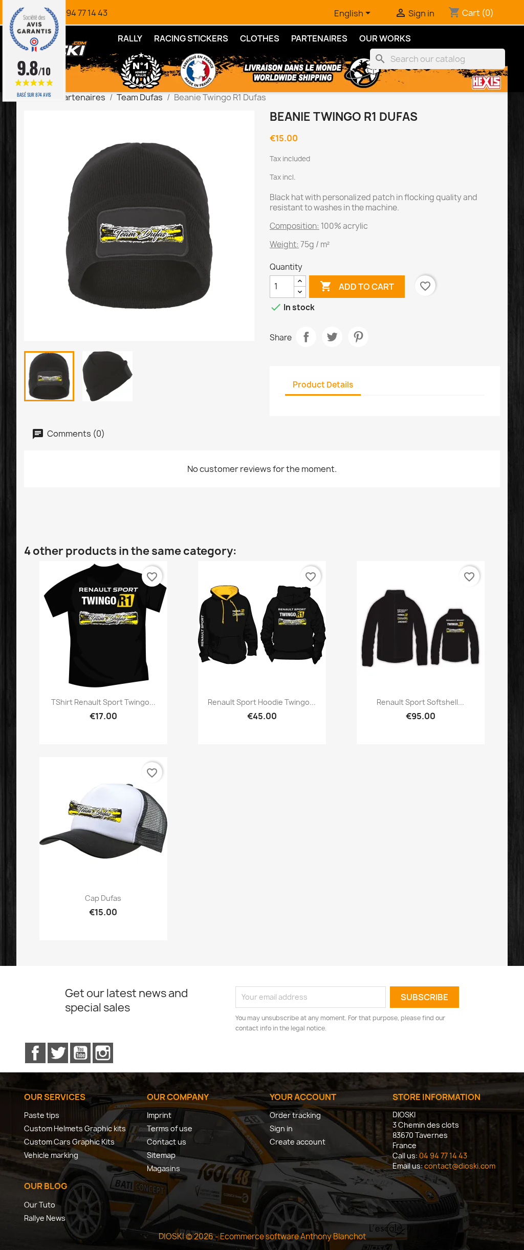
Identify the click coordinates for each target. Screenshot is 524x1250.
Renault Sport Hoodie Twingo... (262, 702)
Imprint (159, 1115)
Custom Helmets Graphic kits (75, 1128)
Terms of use (169, 1128)
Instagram (103, 1053)
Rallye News (45, 1218)
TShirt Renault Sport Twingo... (103, 702)
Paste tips (41, 1115)
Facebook (35, 1053)
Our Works (385, 38)
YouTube (80, 1053)
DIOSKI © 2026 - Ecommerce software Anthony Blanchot (262, 1236)
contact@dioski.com (459, 1166)
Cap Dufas (103, 898)
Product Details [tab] (323, 384)
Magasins (163, 1168)
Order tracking (295, 1115)
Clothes (259, 38)
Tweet (332, 337)
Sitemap (161, 1155)
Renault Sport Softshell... (420, 702)
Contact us (166, 1142)
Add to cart (357, 286)
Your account (303, 1097)
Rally (130, 38)
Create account (297, 1142)
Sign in (281, 1128)
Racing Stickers (191, 38)
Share (306, 337)
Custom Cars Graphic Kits (69, 1142)
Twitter (58, 1053)
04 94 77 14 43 (80, 12)
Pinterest (358, 337)
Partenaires (319, 38)
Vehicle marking (51, 1155)
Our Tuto (39, 1205)
